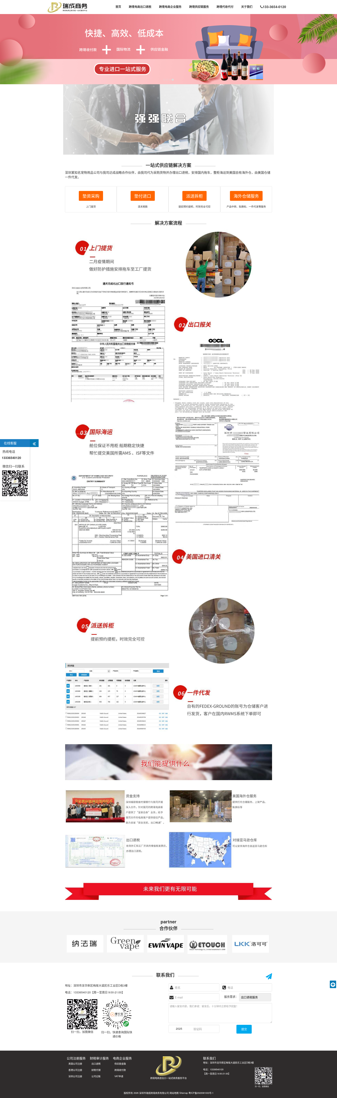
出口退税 (96, 1063)
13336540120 (11, 457)
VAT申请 (118, 1076)
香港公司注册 (75, 1069)
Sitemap (183, 1092)
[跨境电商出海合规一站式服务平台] (67, 7)
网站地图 (174, 1092)
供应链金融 (120, 1063)
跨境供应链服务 (199, 7)
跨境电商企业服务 (170, 7)
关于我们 (246, 7)
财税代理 (96, 1069)
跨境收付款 (120, 1069)
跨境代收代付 (225, 7)
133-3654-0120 (274, 6)
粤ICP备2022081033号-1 (201, 1092)
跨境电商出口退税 (140, 7)
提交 (244, 1029)
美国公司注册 (75, 1063)
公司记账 (96, 1076)
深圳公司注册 (75, 1076)
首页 (118, 7)
